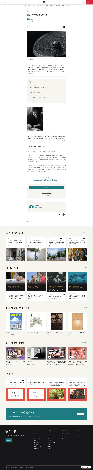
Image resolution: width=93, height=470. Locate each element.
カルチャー (29, 221)
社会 (49, 435)
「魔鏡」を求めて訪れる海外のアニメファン (38, 97)
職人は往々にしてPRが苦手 (35, 92)
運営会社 (31, 467)
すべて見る (85, 232)
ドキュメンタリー (41, 5)
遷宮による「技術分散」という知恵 (37, 87)
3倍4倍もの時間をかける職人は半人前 (38, 95)
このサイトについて (66, 433)
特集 (29, 5)
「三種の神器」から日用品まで (36, 85)
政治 (49, 433)
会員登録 (89, 2)
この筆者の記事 (38, 207)
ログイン (48, 177)
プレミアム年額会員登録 (46, 193)
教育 (49, 438)
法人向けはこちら (9, 443)
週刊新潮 (36, 448)
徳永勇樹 (31, 19)
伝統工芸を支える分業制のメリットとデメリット (39, 90)
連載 (47, 5)
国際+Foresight (65, 5)
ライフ (49, 446)
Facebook (78, 438)
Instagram (78, 435)
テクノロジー (50, 444)
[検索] (5, 2)
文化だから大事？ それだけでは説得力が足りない (40, 100)
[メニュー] (2, 2)
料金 (63, 435)
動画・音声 (52, 5)
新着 (25, 5)
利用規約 (7, 467)
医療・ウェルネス (51, 442)
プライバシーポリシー (14, 467)
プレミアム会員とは (47, 195)
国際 (49, 448)
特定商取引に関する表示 (24, 467)
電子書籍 (58, 5)
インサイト (34, 5)
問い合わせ (64, 438)
